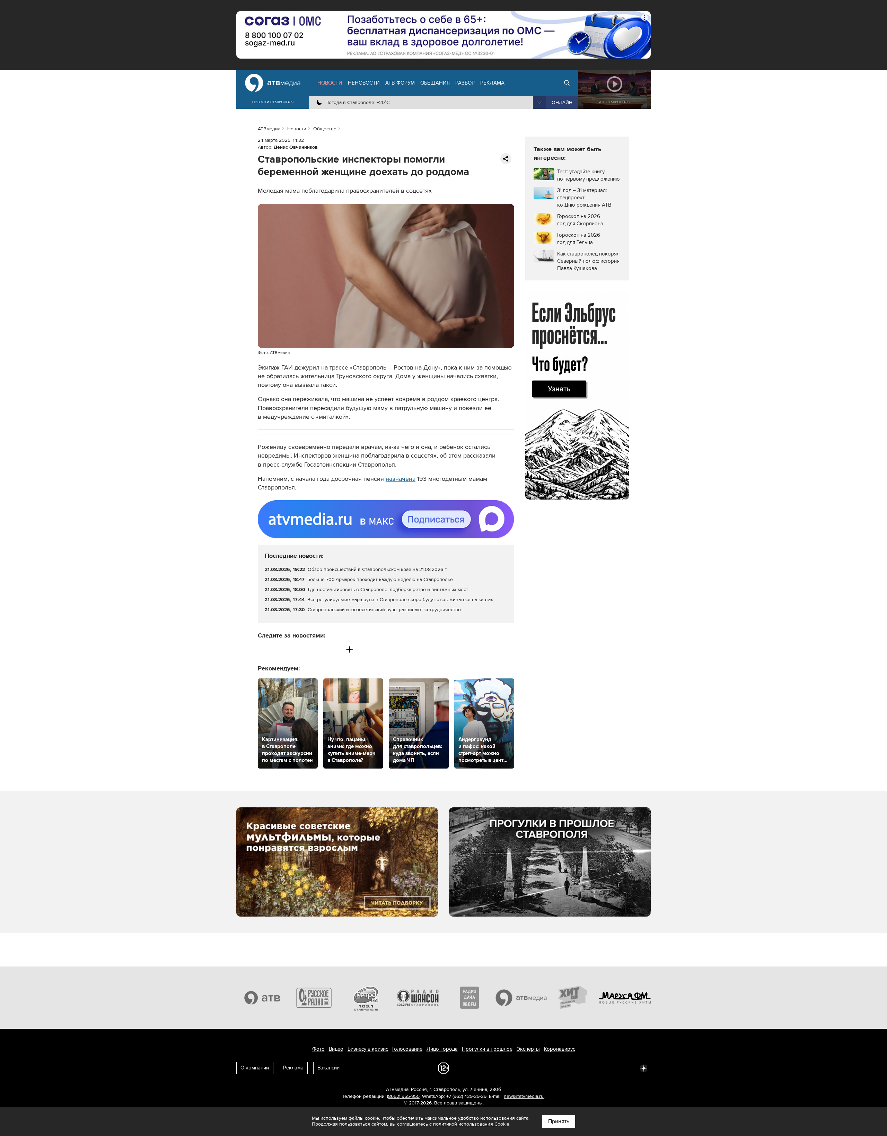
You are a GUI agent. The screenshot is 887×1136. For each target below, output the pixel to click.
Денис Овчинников (296, 147)
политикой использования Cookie (471, 1124)
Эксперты (528, 1049)
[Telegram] (277, 649)
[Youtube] (320, 649)
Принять (558, 1121)
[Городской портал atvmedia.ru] (521, 997)
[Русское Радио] (314, 997)
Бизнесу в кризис (368, 1049)
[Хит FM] (573, 997)
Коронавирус (559, 1049)
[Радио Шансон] (418, 997)
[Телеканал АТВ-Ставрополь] (262, 997)
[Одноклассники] (292, 649)
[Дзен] (349, 649)
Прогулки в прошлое (487, 1049)
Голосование (407, 1049)
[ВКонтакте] (263, 649)
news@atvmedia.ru (524, 1096)
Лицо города (442, 1049)
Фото (318, 1049)
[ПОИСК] (566, 83)
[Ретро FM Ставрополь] (366, 997)
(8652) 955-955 (403, 1096)
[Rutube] (335, 649)
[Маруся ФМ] (625, 997)
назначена (400, 479)
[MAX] (306, 649)
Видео (336, 1049)
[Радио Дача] (469, 997)
